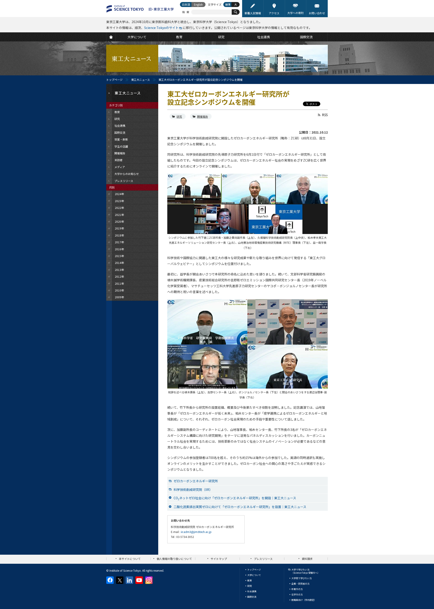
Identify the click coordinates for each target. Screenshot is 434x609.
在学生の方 (297, 594)
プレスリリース (263, 559)
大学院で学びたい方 (301, 578)
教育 (249, 580)
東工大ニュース (140, 79)
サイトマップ (219, 559)
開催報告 (202, 116)
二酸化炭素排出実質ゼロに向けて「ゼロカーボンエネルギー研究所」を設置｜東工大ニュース (240, 506)
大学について (254, 575)
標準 (228, 4)
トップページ (114, 79)
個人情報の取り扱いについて (174, 559)
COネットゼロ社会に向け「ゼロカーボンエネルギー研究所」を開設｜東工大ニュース (235, 498)
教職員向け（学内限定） (303, 600)
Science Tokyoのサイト (161, 27)
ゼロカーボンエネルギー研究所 (196, 481)
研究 (179, 116)
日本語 (186, 4)
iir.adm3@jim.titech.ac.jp (196, 532)
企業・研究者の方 (300, 583)
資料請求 (307, 559)
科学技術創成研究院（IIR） (193, 489)
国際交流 (251, 596)
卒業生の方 (297, 589)
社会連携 (251, 591)
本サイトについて (130, 559)
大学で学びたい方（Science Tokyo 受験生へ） (305, 571)
